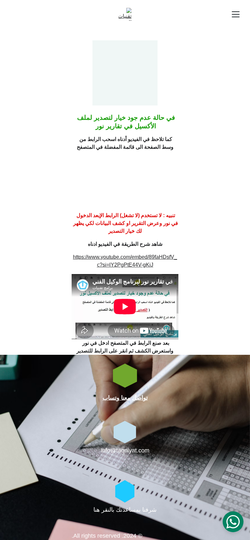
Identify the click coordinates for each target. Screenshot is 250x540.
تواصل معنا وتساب (125, 398)
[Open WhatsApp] (233, 521)
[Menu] (236, 14)
